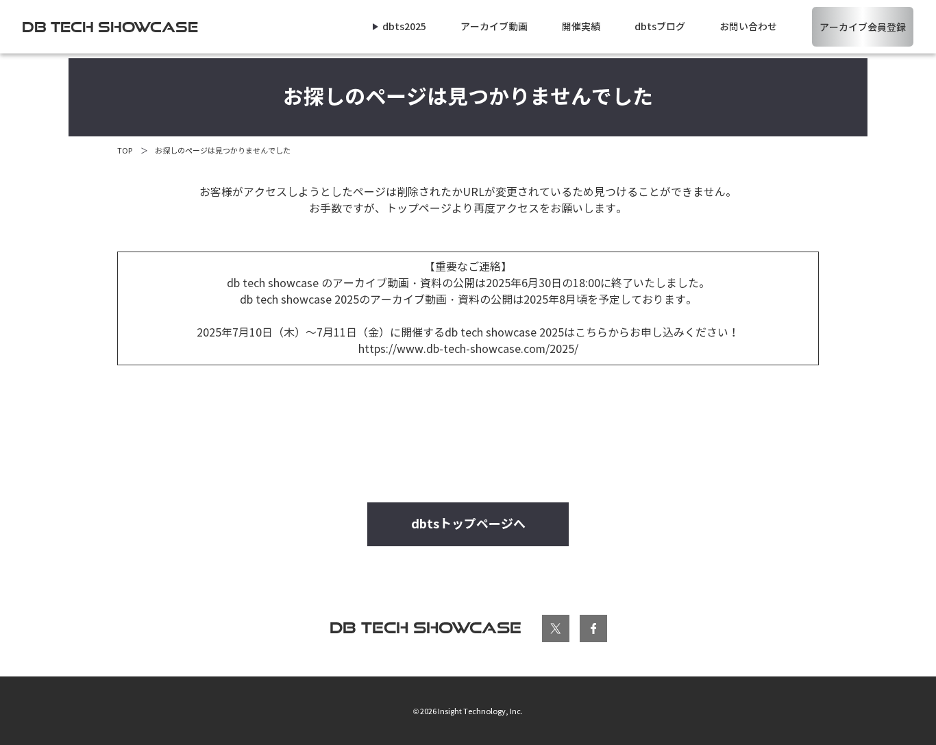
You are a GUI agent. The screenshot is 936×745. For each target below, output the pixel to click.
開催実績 (581, 27)
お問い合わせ (748, 27)
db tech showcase (425, 627)
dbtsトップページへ (468, 524)
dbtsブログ (660, 27)
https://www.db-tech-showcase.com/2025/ (468, 349)
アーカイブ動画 (494, 27)
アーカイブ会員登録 (863, 27)
